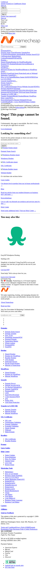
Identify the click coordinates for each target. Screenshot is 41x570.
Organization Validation (13, 422)
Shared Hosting (6, 62)
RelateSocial (10, 483)
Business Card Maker (12, 502)
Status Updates (30, 102)
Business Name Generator (13, 500)
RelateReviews (11, 485)
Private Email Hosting (12, 363)
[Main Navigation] (2, 45)
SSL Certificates (6, 87)
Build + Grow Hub (17, 102)
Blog (7, 102)
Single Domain (10, 428)
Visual (7, 493)
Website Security (29, 87)
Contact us (4, 2)
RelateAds (9, 487)
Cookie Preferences (30, 529)
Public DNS (18, 92)
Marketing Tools (8, 75)
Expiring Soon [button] (13, 105)
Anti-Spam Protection (18, 73)
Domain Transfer (21, 52)
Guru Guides (5, 448)
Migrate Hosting (18, 96)
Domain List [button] (22, 105)
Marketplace (9, 472)
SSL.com (8, 420)
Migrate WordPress (30, 96)
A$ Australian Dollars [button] (13, 31)
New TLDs (9, 335)
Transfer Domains (7, 96)
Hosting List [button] (30, 105)
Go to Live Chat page (8, 277)
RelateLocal (10, 489)
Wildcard (8, 430)
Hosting (3, 60)
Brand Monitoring (12, 491)
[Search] (2, 35)
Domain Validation (11, 424)
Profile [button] (37, 107)
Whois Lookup (10, 343)
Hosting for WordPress (18, 62)
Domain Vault (11, 389)
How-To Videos (10, 459)
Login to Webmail (31, 73)
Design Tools (6, 83)
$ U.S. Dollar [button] (5, 29)
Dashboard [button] (4, 105)
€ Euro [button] (12, 29)
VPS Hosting (10, 64)
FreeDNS (19, 58)
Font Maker (9, 496)
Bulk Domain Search (29, 54)
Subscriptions (19, 107)
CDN (19, 90)
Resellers (4, 435)
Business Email (6, 73)
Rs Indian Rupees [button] (26, 31)
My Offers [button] (29, 107)
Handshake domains (15, 54)
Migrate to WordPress (30, 69)
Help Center (7, 98)
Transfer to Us (9, 94)
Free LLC (12, 477)
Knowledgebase (6, 100)
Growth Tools (8, 81)
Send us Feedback (7, 513)
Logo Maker (10, 498)
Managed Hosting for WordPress (12, 69)
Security (5, 85)
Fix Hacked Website (20, 100)
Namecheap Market (9, 56)
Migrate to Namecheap (12, 365)
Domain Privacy (17, 87)
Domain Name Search (8, 52)
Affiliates (4, 509)
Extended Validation (12, 426)
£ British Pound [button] (19, 29)
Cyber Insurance (12, 397)
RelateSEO (9, 481)
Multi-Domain (10, 432)
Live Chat (13, 4)
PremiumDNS (11, 58)
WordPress (4, 68)
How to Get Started (7, 77)
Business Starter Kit (24, 77)
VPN (27, 90)
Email (3, 71)
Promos (3, 444)
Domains (6, 51)
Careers (4, 506)
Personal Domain (11, 339)
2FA (12, 92)
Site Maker (8, 494)
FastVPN (12, 395)
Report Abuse (21, 4)
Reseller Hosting (10, 358)
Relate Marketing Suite (15, 479)
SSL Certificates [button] (10, 107)
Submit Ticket (5, 4)
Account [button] (5, 104)
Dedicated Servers (21, 64)
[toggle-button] (11, 51)
